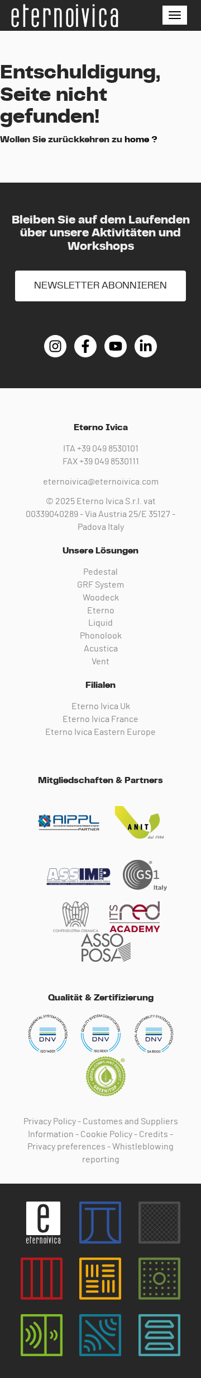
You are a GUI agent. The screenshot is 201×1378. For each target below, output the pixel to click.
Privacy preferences (66, 1146)
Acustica (101, 648)
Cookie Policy (106, 1134)
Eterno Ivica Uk (100, 706)
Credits (153, 1134)
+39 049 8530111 (109, 461)
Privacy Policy (49, 1121)
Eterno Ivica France (100, 719)
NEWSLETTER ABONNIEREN (100, 286)
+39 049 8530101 (107, 448)
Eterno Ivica (64, 16)
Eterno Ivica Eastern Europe (100, 732)
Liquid (100, 622)
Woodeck (101, 597)
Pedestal (100, 571)
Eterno (100, 610)
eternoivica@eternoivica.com (101, 481)
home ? (141, 139)
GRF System (100, 584)
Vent (100, 661)
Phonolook (101, 635)
